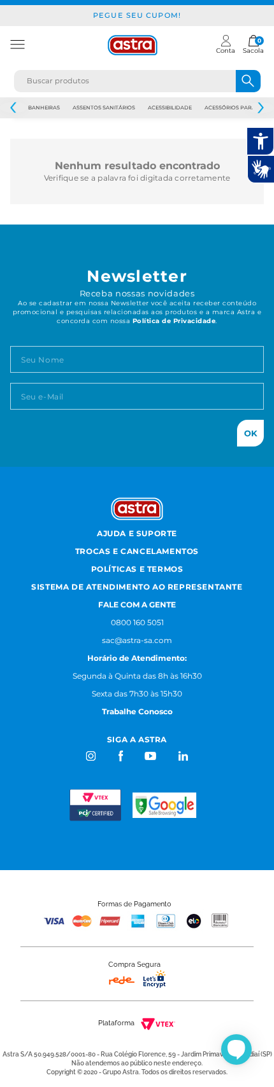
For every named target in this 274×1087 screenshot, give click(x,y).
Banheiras (44, 107)
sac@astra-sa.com (137, 640)
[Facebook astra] (120, 756)
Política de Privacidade (174, 321)
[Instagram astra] (91, 756)
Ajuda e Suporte (137, 533)
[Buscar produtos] (248, 81)
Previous (13, 107)
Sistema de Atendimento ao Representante (136, 587)
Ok (250, 433)
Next (260, 107)
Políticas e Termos (137, 569)
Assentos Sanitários (104, 107)
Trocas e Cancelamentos (137, 551)
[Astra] (132, 45)
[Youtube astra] (151, 756)
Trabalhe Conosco (137, 711)
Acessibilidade (170, 107)
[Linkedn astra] (182, 756)
